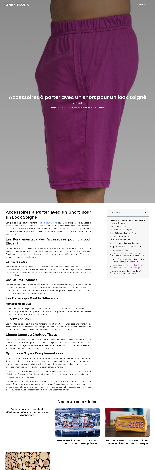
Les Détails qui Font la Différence (126, 233)
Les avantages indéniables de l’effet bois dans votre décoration (127, 272)
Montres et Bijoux (121, 236)
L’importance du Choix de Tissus (125, 243)
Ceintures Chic (120, 226)
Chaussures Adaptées (123, 229)
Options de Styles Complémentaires (127, 246)
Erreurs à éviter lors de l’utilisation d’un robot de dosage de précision (128, 260)
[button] (146, 213)
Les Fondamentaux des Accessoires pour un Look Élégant (128, 221)
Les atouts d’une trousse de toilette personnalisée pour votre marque (127, 266)
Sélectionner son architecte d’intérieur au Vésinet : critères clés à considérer (128, 254)
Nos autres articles (120, 250)
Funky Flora (16, 5)
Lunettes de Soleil (122, 240)
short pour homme (48, 223)
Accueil (54, 107)
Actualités (144, 4)
